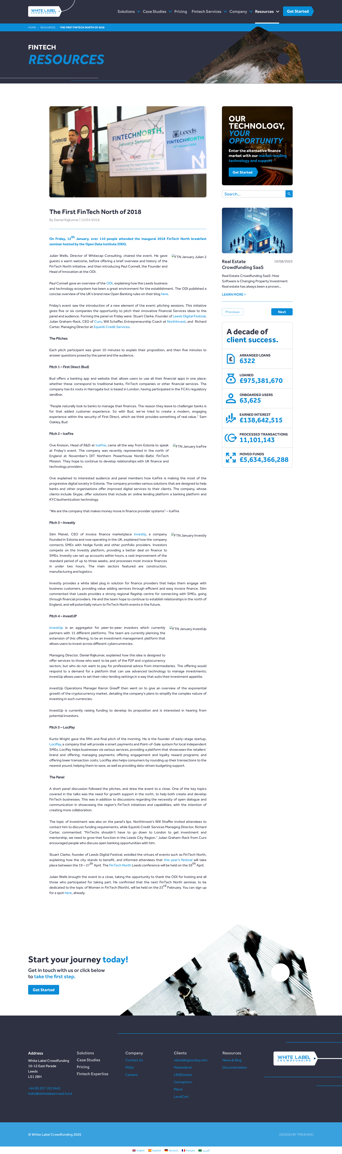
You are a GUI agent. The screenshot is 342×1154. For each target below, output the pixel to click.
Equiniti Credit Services (111, 327)
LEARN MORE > (234, 294)
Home (32, 27)
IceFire (101, 445)
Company (238, 11)
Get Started (298, 11)
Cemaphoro (183, 1082)
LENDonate (183, 1075)
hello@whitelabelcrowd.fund (50, 1093)
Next (282, 312)
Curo (98, 321)
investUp (56, 628)
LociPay (55, 744)
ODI (109, 283)
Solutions (126, 11)
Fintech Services (206, 11)
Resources (264, 11)
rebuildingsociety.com (190, 1060)
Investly (140, 534)
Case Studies (154, 11)
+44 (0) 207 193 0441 (44, 1088)
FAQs (129, 1067)
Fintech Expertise (92, 1073)
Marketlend (182, 1067)
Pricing (180, 11)
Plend (178, 1089)
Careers (131, 1075)
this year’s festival (178, 860)
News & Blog (232, 1060)
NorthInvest (176, 321)
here (164, 294)
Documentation (234, 1067)
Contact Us (134, 1060)
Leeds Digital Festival (189, 316)
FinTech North (120, 865)
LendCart (181, 1096)
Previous (233, 312)
